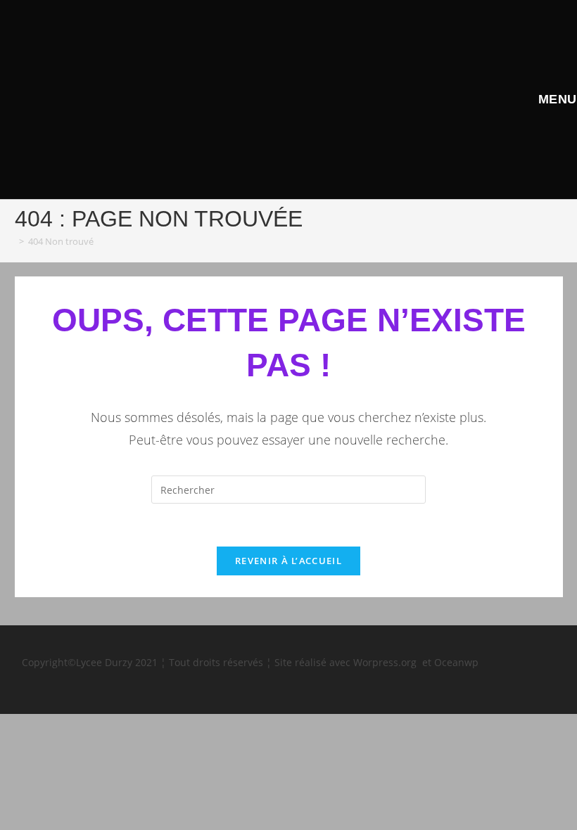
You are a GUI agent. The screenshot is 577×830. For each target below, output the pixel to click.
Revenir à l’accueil (288, 560)
